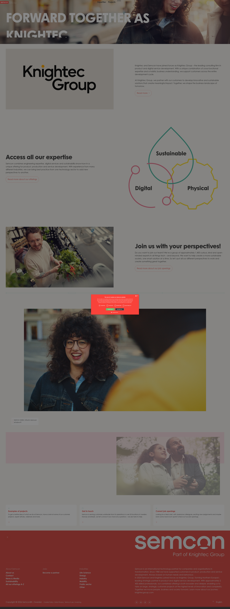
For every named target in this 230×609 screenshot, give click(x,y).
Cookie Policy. (129, 302)
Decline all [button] (119, 309)
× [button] (137, 295)
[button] (115, 312)
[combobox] (136, 296)
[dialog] (115, 304)
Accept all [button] (110, 309)
